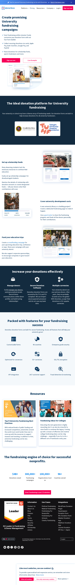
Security (30, 523)
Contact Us (31, 506)
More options (62, 579)
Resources (40, 8)
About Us (31, 509)
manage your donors (16, 290)
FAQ (29, 516)
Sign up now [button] (68, 8)
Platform (24, 8)
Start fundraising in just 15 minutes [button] (37, 492)
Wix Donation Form (64, 516)
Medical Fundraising (49, 509)
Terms (30, 518)
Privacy (30, 520)
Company (50, 8)
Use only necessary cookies (45, 579)
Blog (29, 511)
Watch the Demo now (57, 2)
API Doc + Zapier (64, 530)
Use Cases (46, 502)
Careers (30, 513)
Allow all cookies (26, 579)
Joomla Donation (64, 527)
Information (32, 502)
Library (30, 530)
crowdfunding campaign (16, 242)
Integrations (63, 502)
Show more (40, 575)
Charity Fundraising (48, 520)
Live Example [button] (32, 60)
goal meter (48, 215)
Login (58, 8)
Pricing (32, 8)
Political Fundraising (49, 506)
